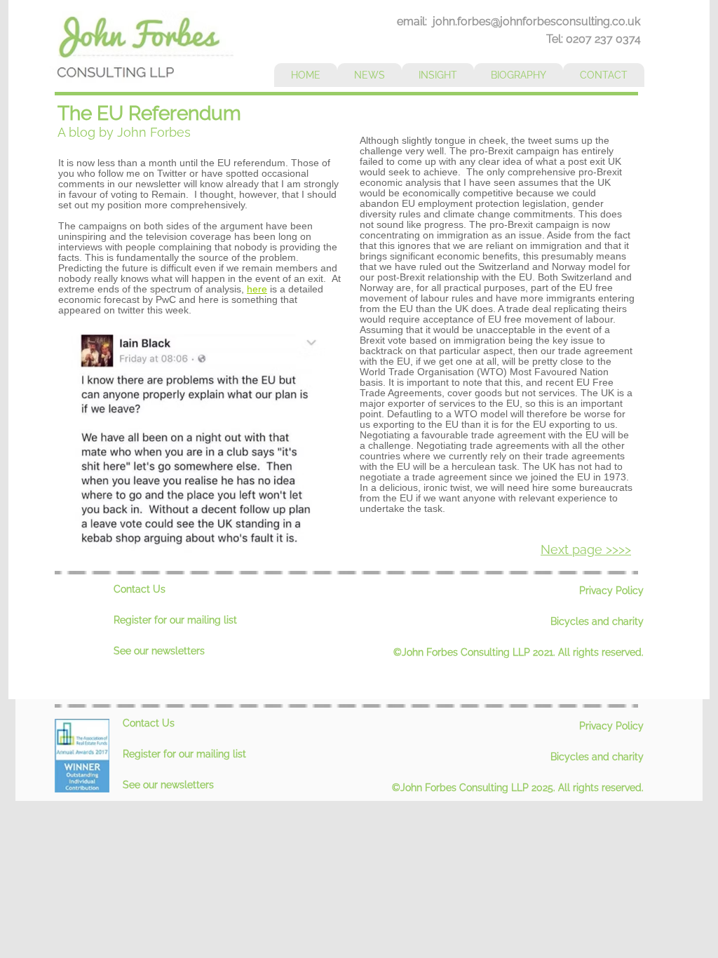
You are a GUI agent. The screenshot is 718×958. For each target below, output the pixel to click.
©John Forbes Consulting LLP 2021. (475, 652)
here (257, 289)
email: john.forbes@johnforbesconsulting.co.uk (518, 21)
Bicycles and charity (597, 621)
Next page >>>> (586, 549)
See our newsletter (157, 650)
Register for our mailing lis (173, 620)
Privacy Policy (611, 590)
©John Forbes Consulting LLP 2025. (475, 787)
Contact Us (139, 589)
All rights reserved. (601, 652)
